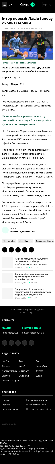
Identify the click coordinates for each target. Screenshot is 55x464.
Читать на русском (33, 28)
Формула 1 (7, 366)
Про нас (6, 400)
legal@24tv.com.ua (38, 448)
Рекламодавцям (10, 409)
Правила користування (37, 404)
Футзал (39, 371)
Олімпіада (24, 371)
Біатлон (6, 376)
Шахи (39, 376)
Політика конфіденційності (39, 409)
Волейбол (24, 376)
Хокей (22, 366)
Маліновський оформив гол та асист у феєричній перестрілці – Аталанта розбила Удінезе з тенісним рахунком (27, 120)
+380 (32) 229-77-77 (19, 445)
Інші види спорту (10, 380)
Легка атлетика (9, 371)
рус (50, 5)
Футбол (5, 361)
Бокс (38, 361)
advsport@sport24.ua (33, 332)
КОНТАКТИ (8, 320)
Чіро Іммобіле (9, 241)
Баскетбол (41, 366)
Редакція (6, 404)
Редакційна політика (36, 400)
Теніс (21, 361)
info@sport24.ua (10, 332)
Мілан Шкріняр (25, 241)
